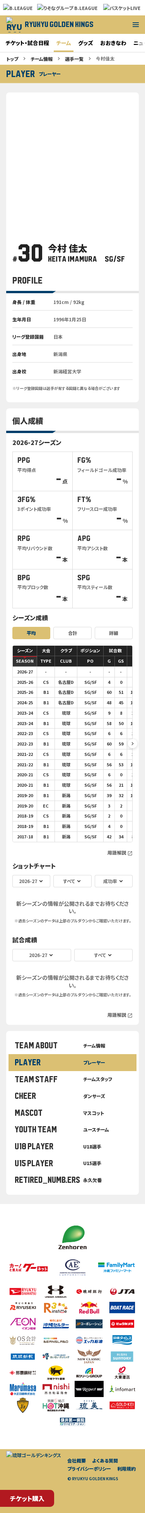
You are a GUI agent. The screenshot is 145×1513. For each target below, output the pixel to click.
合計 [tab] (72, 633)
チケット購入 (27, 1498)
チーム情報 (42, 58)
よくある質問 (105, 1460)
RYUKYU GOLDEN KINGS (59, 24)
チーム (63, 43)
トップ (12, 58)
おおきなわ (113, 43)
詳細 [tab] (113, 633)
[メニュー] (135, 24)
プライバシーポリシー (89, 1468)
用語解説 (120, 852)
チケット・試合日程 (27, 43)
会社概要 (76, 1460)
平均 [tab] (31, 633)
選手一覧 (74, 58)
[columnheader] (25, 651)
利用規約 (126, 1468)
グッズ (85, 43)
